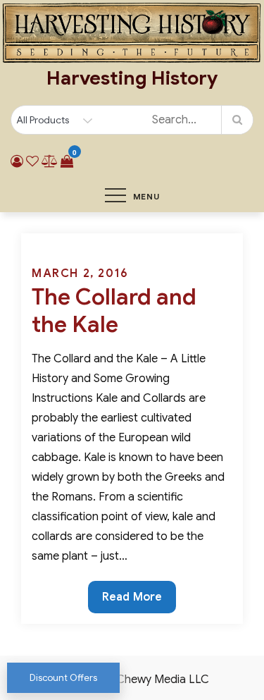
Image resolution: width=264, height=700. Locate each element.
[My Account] (17, 161)
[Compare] (50, 161)
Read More (131, 601)
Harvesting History (132, 78)
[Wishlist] (32, 161)
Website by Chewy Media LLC (132, 680)
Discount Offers (63, 678)
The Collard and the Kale (114, 310)
